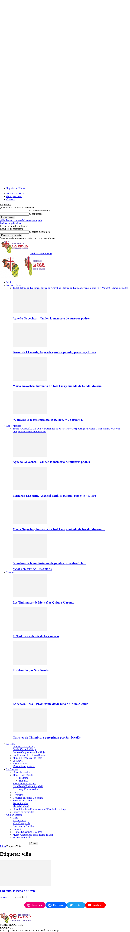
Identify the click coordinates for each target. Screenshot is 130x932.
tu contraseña (35, 213)
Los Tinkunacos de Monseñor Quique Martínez (43, 602)
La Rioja (10, 743)
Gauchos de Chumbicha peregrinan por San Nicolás (47, 737)
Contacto (10, 199)
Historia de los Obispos (24, 783)
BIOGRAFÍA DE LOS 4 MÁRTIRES (37, 428)
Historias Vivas (20, 763)
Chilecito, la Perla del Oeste (17, 890)
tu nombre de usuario (39, 210)
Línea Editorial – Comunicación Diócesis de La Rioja (39, 809)
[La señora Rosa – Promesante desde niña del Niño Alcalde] (30, 697)
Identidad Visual (21, 806)
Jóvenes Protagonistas (24, 766)
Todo (15, 288)
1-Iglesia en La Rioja (28, 288)
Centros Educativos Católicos (27, 832)
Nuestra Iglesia (13, 285)
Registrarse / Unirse (16, 188)
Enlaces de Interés (22, 837)
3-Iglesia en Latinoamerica (74, 288)
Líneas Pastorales (21, 772)
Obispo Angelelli (80, 428)
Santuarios (18, 829)
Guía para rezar (14, 196)
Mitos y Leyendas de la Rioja (27, 758)
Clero (15, 817)
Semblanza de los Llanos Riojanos (30, 755)
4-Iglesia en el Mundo (98, 288)
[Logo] (11, 277)
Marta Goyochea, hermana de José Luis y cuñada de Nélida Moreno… (59, 386)
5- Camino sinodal (118, 288)
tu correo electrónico (39, 231)
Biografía (23, 777)
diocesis (4, 897)
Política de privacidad (11, 223)
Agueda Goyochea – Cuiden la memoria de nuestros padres (51, 318)
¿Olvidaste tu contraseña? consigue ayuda (21, 220)
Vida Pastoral (19, 820)
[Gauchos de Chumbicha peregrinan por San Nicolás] (30, 731)
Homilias (23, 780)
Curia (15, 792)
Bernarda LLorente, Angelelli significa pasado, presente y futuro (54, 352)
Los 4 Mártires (13, 425)
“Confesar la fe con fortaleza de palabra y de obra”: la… (49, 419)
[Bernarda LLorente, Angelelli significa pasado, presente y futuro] (30, 346)
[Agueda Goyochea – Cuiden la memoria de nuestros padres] (30, 312)
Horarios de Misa (15, 193)
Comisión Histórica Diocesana (28, 797)
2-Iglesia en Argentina (50, 288)
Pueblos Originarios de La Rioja (29, 752)
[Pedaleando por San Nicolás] (30, 663)
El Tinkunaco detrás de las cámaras (36, 636)
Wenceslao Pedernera (35, 431)
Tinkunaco (11, 572)
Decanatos (18, 795)
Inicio (9, 282)
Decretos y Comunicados (25, 789)
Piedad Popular (20, 803)
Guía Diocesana (14, 814)
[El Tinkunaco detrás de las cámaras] (30, 630)
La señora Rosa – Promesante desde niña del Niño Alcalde (50, 703)
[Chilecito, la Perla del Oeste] (25, 884)
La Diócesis (12, 769)
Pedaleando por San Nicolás (31, 670)
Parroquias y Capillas (23, 826)
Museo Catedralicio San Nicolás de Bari (33, 834)
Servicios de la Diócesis (24, 800)
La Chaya (18, 760)
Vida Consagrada (21, 823)
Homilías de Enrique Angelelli (28, 786)
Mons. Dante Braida (23, 775)
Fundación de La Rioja (24, 749)
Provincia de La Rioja (24, 746)
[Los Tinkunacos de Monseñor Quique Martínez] (30, 596)
